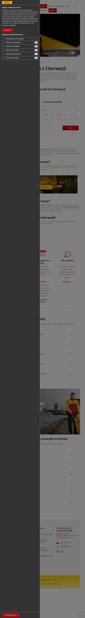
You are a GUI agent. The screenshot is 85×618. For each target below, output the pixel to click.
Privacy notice (5, 25)
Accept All (7, 30)
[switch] (36, 42)
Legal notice (13, 25)
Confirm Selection (11, 615)
